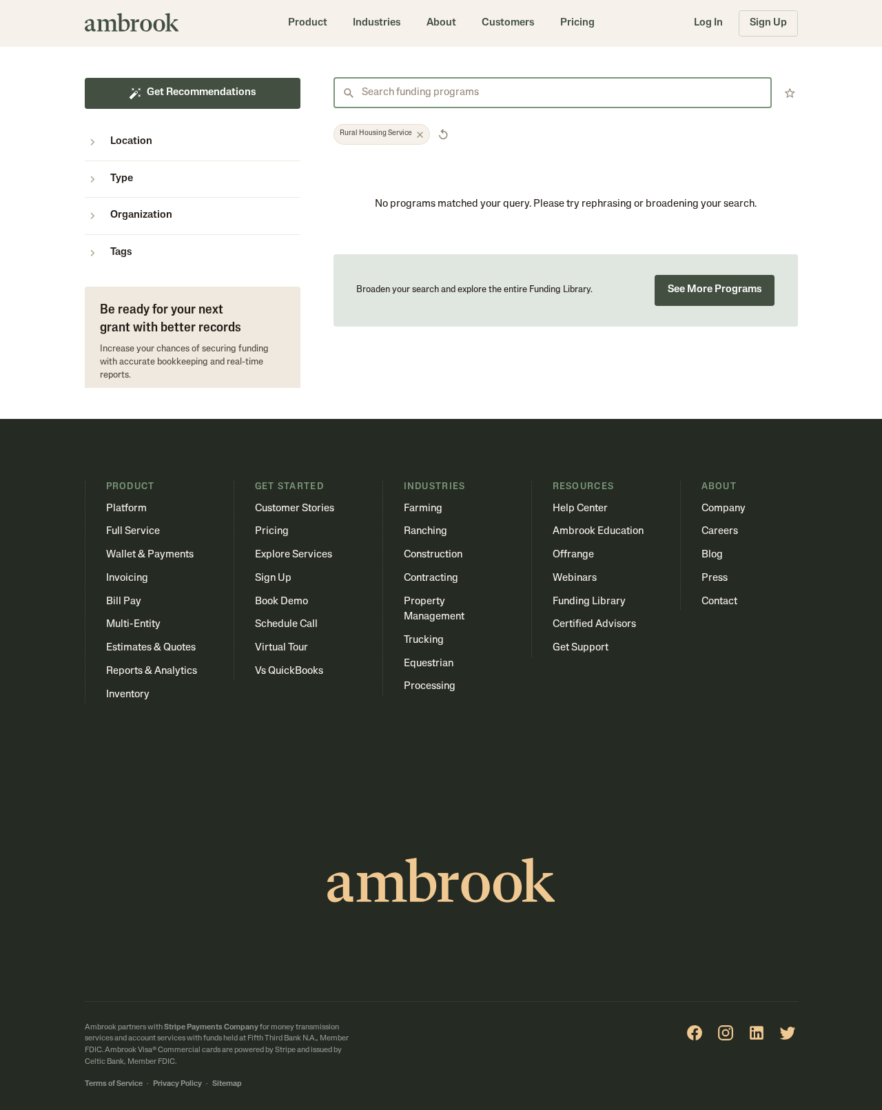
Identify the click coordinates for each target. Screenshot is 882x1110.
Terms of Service (114, 1084)
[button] (308, 23)
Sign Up (768, 23)
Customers (508, 23)
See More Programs (714, 290)
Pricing (577, 23)
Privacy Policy (177, 1084)
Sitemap (227, 1084)
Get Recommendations (201, 93)
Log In (708, 23)
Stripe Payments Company (211, 1027)
